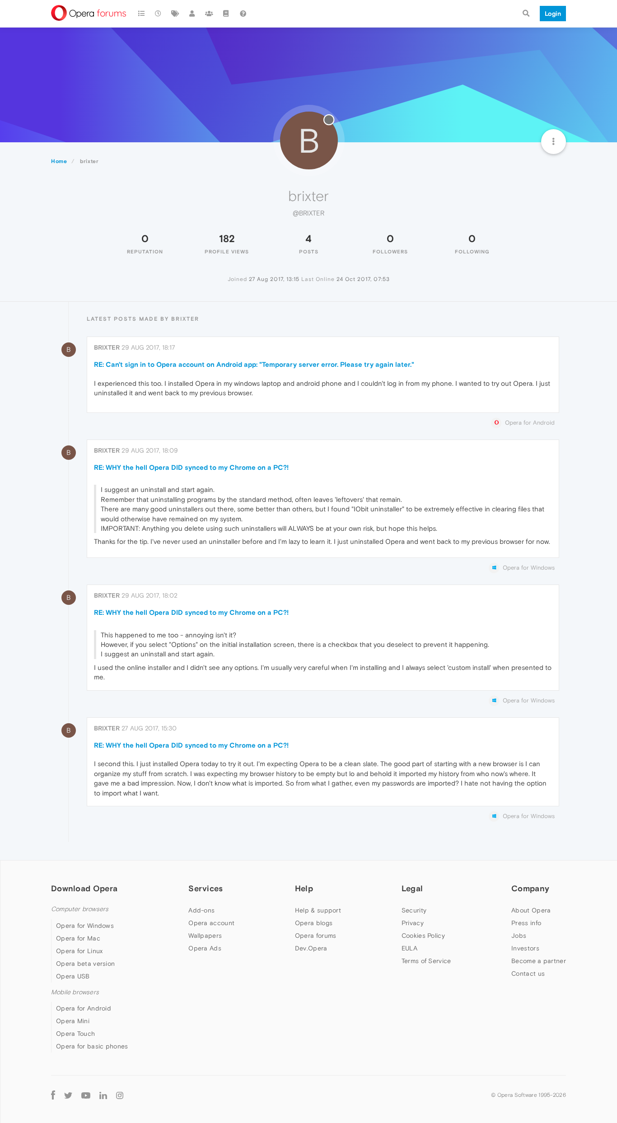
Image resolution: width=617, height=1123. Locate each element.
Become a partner (538, 960)
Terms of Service (426, 960)
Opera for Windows (85, 925)
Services (205, 888)
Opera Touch (75, 1033)
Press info (526, 922)
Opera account (211, 922)
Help (304, 888)
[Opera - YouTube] (86, 1095)
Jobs (518, 935)
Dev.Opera (311, 948)
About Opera (531, 910)
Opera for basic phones (92, 1046)
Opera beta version (85, 963)
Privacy (413, 922)
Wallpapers (205, 935)
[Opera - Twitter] (68, 1095)
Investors (525, 948)
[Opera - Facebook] (53, 1094)
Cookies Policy (423, 935)
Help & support (318, 910)
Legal (412, 888)
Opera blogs (313, 922)
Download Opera (84, 888)
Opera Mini (72, 1021)
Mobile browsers (75, 992)
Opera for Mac (78, 938)
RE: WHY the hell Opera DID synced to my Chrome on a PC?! (191, 467)
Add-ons (201, 910)
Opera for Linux (79, 951)
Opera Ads (204, 948)
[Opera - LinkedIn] (103, 1095)
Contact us (528, 973)
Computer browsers (79, 909)
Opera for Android (83, 1008)
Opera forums (316, 935)
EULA (409, 948)
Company (530, 888)
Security (414, 910)
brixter (107, 347)
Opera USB (73, 976)
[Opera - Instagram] (120, 1095)
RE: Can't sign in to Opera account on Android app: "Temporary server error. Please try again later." (254, 364)
